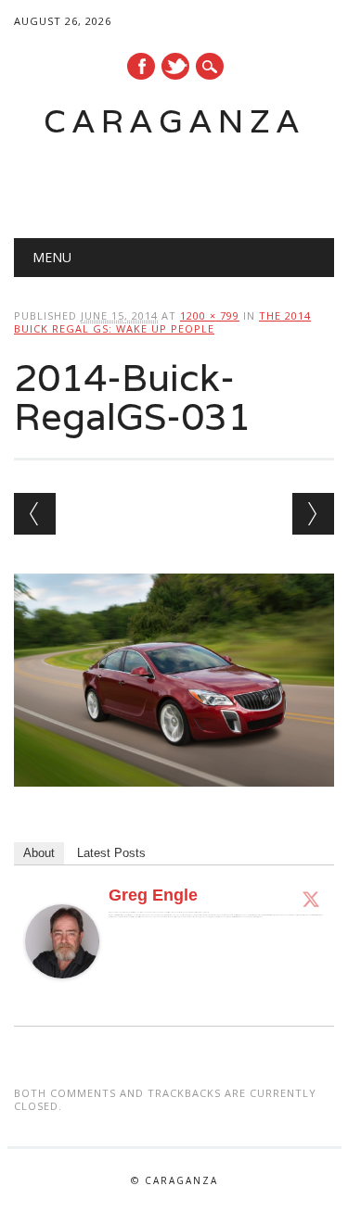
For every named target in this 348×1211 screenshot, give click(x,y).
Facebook (141, 66)
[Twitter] (311, 899)
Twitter (175, 66)
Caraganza (174, 121)
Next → (313, 514)
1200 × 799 (209, 315)
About (39, 853)
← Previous (35, 514)
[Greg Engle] (62, 996)
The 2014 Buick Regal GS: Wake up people (162, 322)
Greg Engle (153, 895)
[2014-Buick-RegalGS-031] (174, 804)
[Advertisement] (181, 181)
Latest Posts (111, 853)
